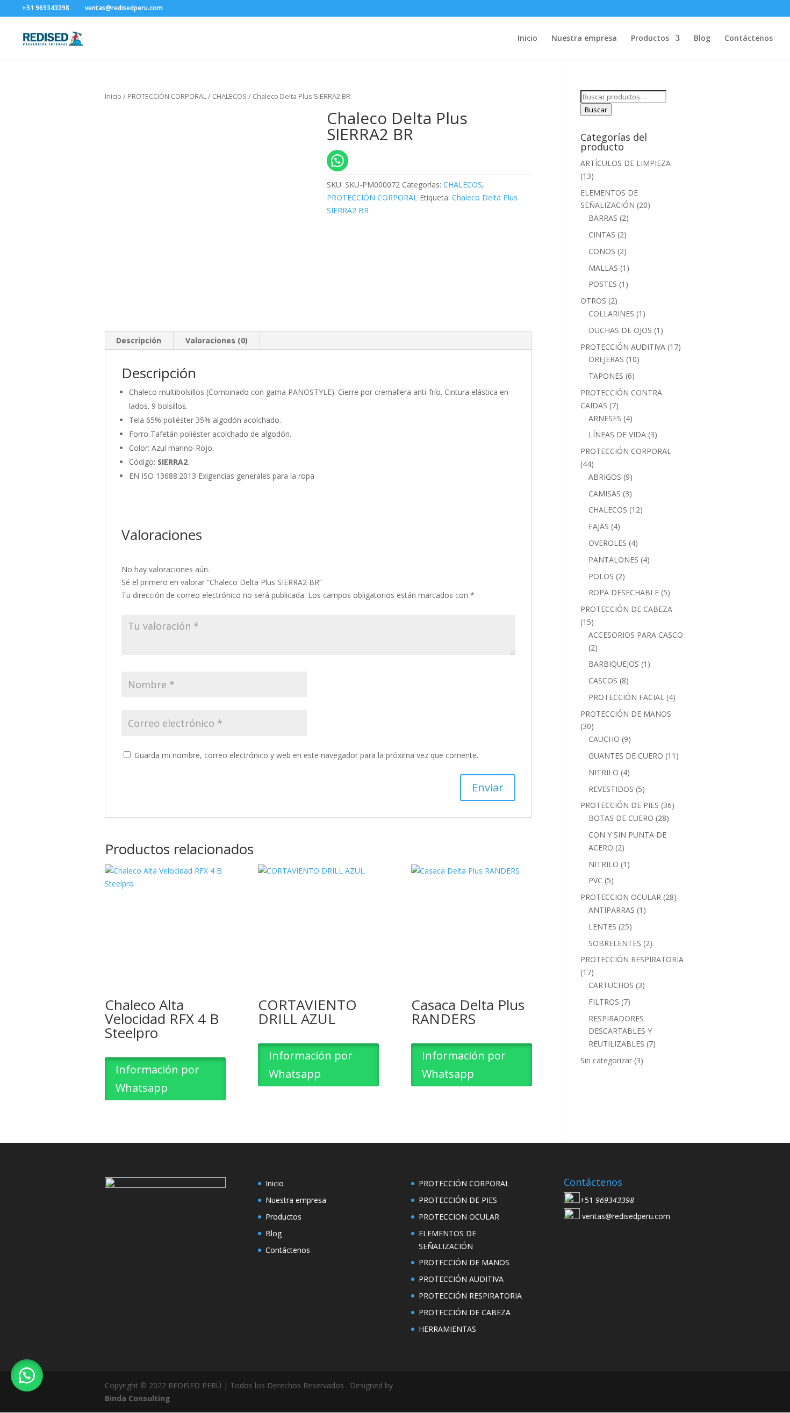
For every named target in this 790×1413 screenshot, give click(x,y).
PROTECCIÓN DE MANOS (625, 714)
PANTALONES (613, 559)
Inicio (527, 38)
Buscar (596, 109)
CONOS (601, 251)
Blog (702, 38)
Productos (650, 38)
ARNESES (604, 418)
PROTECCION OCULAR (620, 897)
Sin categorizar (606, 1060)
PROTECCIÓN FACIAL (626, 697)
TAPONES (605, 376)
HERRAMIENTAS (447, 1329)
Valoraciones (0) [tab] (216, 340)
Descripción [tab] (138, 340)
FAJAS (598, 526)
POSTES (602, 284)
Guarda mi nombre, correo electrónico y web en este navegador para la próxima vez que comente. (306, 755)
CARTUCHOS (611, 985)
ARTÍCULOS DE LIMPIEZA (625, 163)
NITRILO (603, 772)
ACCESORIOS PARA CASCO (635, 635)
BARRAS (602, 218)
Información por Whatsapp (157, 1078)
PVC (595, 880)
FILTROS (603, 1002)
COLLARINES (611, 313)
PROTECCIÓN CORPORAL (166, 96)
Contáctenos (748, 38)
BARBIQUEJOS (613, 664)
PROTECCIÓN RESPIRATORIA (632, 959)
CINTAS (601, 234)
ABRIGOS (604, 477)
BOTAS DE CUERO (620, 818)
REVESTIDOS (611, 789)
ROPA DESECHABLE (623, 592)
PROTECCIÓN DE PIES (619, 805)
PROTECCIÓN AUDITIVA (622, 347)
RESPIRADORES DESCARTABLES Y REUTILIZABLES (620, 1031)
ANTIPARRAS (611, 910)
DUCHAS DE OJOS (620, 330)
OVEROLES (607, 543)
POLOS (601, 576)
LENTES (602, 926)
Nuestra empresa (584, 38)
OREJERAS (606, 359)
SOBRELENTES (614, 943)
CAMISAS (604, 493)
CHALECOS (229, 96)
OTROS (593, 300)
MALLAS (603, 268)
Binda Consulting (137, 1398)
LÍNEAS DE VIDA (617, 434)
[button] (27, 1375)
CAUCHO (604, 739)
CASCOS (602, 680)
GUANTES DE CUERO (625, 756)
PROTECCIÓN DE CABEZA (626, 609)
